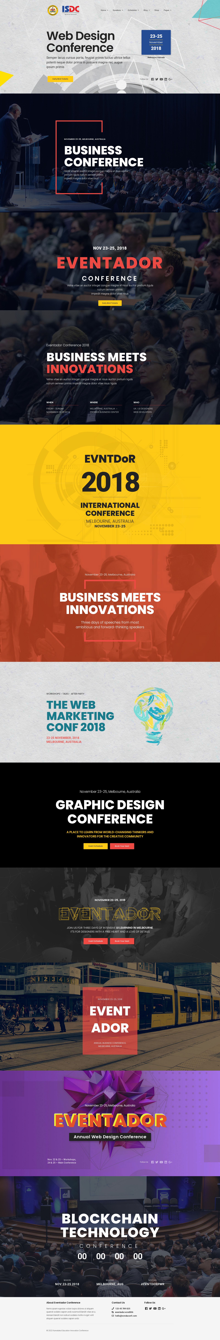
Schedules (132, 10)
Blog (146, 10)
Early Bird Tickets (60, 79)
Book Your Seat (122, 846)
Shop (156, 10)
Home (103, 10)
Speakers (117, 10)
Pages (167, 10)
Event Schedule (96, 846)
